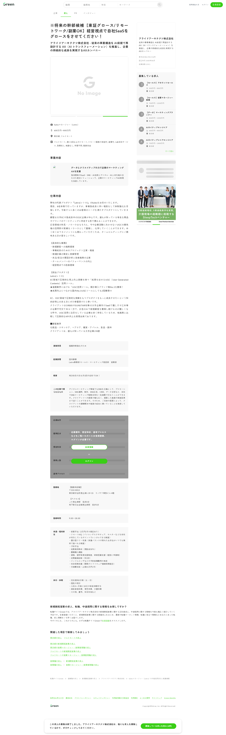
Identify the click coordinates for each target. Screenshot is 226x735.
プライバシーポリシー (83, 698)
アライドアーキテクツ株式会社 (112, 679)
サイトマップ (157, 698)
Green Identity (170, 698)
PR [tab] (75, 13)
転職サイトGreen (56, 679)
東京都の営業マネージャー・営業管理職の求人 (70, 647)
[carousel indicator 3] (115, 116)
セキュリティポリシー (101, 698)
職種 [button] (68, 5)
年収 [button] (103, 5)
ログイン (205, 5)
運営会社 (69, 698)
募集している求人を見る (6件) (158, 726)
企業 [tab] (55, 13)
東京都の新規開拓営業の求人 (62, 644)
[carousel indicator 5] (172, 224)
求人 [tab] (66, 13)
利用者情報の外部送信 (120, 698)
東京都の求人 (56, 638)
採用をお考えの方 (57, 698)
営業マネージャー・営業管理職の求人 (82, 665)
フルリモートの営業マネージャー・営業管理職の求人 (73, 655)
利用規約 (134, 698)
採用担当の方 (194, 5)
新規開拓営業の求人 (74, 661)
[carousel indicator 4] (164, 224)
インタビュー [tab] (89, 13)
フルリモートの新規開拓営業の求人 (65, 651)
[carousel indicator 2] (89, 116)
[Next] (124, 86)
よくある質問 (145, 698)
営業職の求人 (56, 661)
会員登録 (217, 4)
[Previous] (54, 86)
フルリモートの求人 (72, 638)
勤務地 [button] (86, 5)
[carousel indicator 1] (63, 116)
